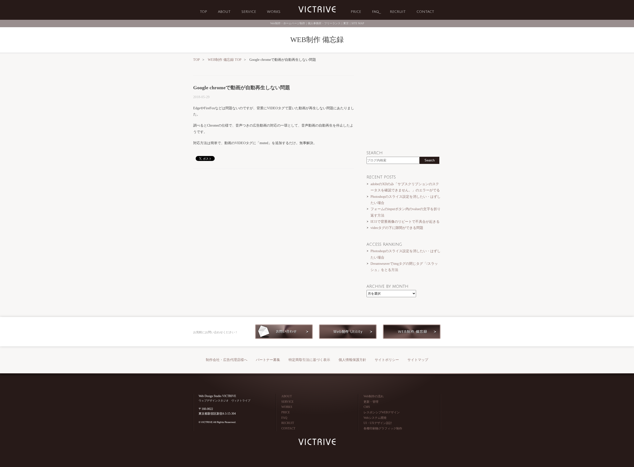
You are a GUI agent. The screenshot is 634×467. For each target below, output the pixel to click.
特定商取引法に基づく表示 (309, 360)
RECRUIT (398, 12)
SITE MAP (357, 23)
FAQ (375, 12)
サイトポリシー (387, 360)
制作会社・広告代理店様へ (226, 360)
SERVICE (248, 12)
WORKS (273, 12)
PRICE (356, 12)
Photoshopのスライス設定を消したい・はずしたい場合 (405, 200)
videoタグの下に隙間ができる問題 (396, 228)
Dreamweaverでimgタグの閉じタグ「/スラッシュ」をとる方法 (404, 267)
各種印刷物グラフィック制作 (383, 428)
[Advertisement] (273, 210)
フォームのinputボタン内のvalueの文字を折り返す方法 (405, 212)
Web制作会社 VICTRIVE (317, 9)
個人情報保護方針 (352, 360)
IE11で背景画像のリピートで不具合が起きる (405, 221)
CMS (367, 407)
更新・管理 (371, 401)
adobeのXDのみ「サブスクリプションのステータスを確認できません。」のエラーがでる (405, 187)
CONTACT (425, 12)
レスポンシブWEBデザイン (382, 412)
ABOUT (224, 12)
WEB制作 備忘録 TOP (224, 60)
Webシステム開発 (375, 418)
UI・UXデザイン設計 (378, 423)
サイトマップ (417, 360)
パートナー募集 (268, 360)
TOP (203, 12)
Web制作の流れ (374, 396)
